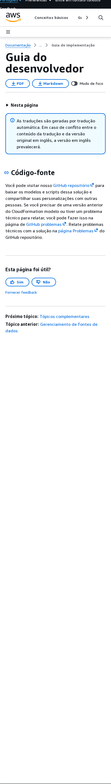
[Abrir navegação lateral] (8, 32)
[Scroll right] (86, 17)
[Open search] (101, 17)
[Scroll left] (30, 17)
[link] (73, 45)
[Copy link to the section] (6, 172)
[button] (22, 105)
